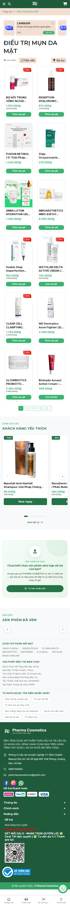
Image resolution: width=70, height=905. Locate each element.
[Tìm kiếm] (9, 4)
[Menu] (4, 4)
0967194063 (15, 769)
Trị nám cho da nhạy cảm (17, 705)
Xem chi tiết (51, 284)
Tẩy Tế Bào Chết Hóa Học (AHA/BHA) (20, 681)
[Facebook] (6, 783)
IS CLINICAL (42, 652)
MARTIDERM (27, 652)
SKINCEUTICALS (30, 648)
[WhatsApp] (21, 783)
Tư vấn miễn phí (37, 588)
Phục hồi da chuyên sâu (16, 699)
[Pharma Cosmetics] (35, 3)
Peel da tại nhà (12, 717)
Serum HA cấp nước (54, 711)
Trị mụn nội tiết (41, 699)
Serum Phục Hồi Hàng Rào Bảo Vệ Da (20, 666)
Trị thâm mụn (31, 717)
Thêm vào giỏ (18, 114)
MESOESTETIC (9, 652)
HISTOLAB (57, 652)
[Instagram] (14, 783)
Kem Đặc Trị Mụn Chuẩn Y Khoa (17, 670)
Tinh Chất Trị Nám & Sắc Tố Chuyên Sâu (21, 673)
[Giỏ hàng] (64, 4)
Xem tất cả (33, 522)
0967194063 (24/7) (20, 829)
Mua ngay (25, 501)
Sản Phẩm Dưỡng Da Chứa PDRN (18, 684)
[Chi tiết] (52, 23)
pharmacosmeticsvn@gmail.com (26, 774)
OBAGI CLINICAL (10, 648)
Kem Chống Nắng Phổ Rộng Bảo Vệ (19, 677)
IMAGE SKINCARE (11, 655)
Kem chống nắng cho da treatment (21, 711)
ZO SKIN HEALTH (50, 648)
